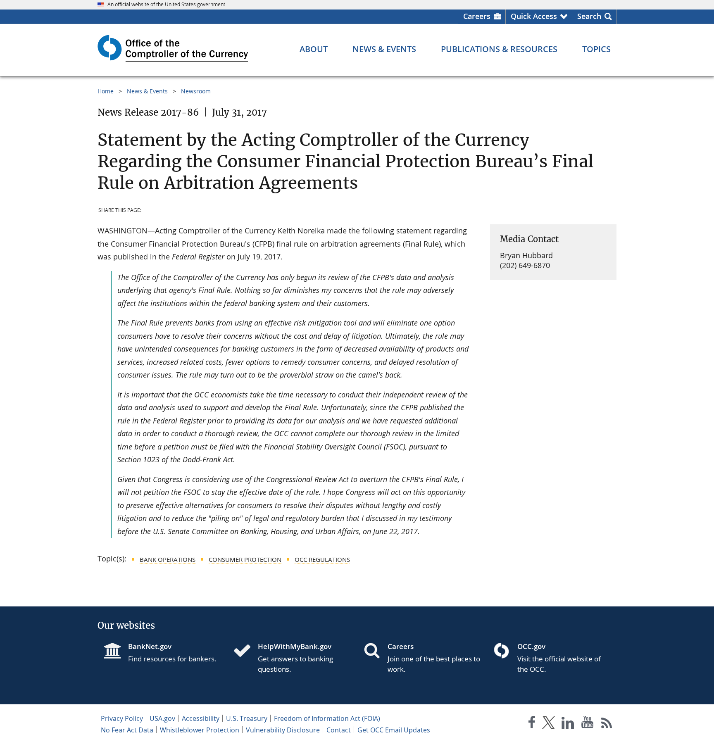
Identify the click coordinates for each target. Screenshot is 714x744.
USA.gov (162, 718)
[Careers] (375, 651)
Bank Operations (167, 559)
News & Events (147, 91)
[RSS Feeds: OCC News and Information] (606, 724)
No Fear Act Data (127, 729)
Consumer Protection (245, 559)
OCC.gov (531, 646)
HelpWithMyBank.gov (294, 646)
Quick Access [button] (534, 16)
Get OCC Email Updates (393, 729)
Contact (338, 729)
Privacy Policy (122, 718)
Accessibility (200, 718)
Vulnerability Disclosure (283, 729)
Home (106, 91)
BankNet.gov (149, 646)
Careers (476, 16)
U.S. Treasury (246, 718)
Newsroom (196, 91)
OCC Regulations (322, 559)
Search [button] (589, 16)
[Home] (245, 651)
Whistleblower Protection (199, 729)
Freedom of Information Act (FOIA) (327, 718)
